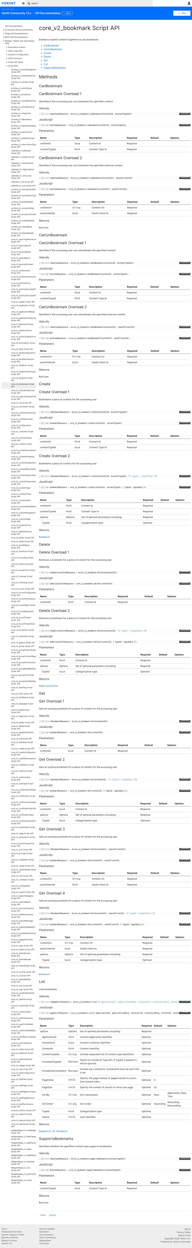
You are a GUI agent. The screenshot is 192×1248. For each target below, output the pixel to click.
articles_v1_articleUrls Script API (20, 95)
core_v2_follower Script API (21, 577)
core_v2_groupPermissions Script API (23, 663)
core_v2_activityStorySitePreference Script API (23, 290)
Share (43, 1215)
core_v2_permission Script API (23, 838)
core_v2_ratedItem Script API (22, 861)
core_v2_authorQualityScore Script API (23, 338)
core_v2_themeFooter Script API (20, 954)
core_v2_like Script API (21, 739)
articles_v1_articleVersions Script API (22, 108)
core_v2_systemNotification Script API (23, 934)
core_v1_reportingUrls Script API (21, 246)
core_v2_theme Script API (22, 949)
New (184, 13)
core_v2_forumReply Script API (23, 606)
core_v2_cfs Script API (21, 403)
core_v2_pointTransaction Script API (22, 844)
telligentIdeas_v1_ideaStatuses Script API (23, 1156)
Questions (44, 1231)
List (46, 64)
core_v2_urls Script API (21, 986)
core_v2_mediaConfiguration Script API (23, 753)
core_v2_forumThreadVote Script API (23, 625)
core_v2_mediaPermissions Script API (23, 759)
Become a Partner (10, 1237)
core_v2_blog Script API (22, 349)
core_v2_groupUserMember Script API (23, 682)
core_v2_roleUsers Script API (22, 881)
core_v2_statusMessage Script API (22, 922)
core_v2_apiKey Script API (22, 302)
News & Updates (47, 1229)
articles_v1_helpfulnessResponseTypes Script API (23, 127)
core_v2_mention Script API (21, 772)
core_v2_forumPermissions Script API (23, 600)
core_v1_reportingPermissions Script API (23, 240)
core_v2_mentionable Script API (20, 778)
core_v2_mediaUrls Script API (22, 766)
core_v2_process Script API (22, 854)
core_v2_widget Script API (23, 1065)
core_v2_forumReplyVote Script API (22, 612)
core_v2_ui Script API (20, 975)
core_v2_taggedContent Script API (22, 940)
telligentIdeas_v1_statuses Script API (22, 1162)
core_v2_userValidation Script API (21, 1044)
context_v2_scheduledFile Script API (22, 221)
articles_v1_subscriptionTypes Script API (23, 145)
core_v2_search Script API (23, 892)
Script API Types (15, 62)
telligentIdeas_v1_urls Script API (20, 1169)
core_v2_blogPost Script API (22, 366)
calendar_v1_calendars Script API (21, 152)
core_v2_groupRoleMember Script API (23, 670)
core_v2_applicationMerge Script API (23, 313)
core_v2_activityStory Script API (21, 284)
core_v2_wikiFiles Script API (22, 1080)
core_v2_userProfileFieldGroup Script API (23, 1031)
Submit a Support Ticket (13, 1234)
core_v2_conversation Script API (21, 501)
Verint (4, 1229)
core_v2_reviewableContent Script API (23, 870)
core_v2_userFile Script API (21, 1000)
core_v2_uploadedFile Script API (20, 980)
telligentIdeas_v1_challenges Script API (23, 1131)
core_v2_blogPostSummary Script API (23, 373)
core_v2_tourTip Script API (23, 972)
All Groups (44, 1243)
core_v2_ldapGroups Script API (20, 711)
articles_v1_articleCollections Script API (23, 77)
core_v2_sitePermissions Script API (22, 915)
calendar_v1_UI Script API (22, 182)
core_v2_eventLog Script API (22, 565)
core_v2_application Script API (23, 306)
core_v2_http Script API (21, 694)
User (189, 3)
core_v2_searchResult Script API (21, 903)
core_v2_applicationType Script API (22, 325)
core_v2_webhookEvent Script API (21, 1060)
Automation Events (16, 47)
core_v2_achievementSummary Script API (23, 278)
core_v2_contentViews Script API (21, 495)
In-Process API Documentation (19, 29)
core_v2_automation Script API (23, 344)
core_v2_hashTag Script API (21, 688)
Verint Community (8, 9)
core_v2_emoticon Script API (22, 552)
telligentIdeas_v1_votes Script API (21, 1181)
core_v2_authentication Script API (21, 331)
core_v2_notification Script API (23, 797)
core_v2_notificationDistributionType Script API (23, 809)
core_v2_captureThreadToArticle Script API (23, 397)
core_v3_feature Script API (23, 1120)
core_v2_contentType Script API (20, 489)
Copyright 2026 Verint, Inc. (177, 1238)
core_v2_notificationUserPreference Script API (23, 822)
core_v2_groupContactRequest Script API (23, 657)
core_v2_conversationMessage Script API (23, 507)
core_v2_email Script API (22, 541)
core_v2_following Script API (22, 583)
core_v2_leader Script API (22, 722)
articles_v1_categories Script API (21, 114)
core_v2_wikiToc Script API (23, 1110)
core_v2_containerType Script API (21, 439)
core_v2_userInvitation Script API (21, 1013)
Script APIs (13, 65)
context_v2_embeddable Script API (22, 203)
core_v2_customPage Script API (20, 520)
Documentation (46, 1234)
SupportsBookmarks (55, 67)
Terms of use (184, 1235)
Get (46, 60)
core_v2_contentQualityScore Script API (23, 464)
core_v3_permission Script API (23, 1125)
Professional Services (12, 1231)
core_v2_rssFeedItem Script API (20, 887)
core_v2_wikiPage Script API (22, 1086)
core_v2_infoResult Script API (22, 698)
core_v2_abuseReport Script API (21, 259)
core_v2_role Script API (21, 876)
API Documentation (13, 26)
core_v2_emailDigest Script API (20, 546)
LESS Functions (15, 58)
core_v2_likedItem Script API (22, 743)
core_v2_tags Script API (22, 946)
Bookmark (44, 537)
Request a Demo (9, 1240)
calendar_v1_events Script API (22, 158)
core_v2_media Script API (22, 748)
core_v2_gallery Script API (23, 642)
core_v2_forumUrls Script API (22, 631)
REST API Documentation (16, 37)
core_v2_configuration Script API (21, 426)
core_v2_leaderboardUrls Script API (22, 733)
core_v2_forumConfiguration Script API (23, 593)
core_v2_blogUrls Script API (22, 379)
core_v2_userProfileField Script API (22, 1025)
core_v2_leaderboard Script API (20, 727)
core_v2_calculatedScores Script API (22, 391)
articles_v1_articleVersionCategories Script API (23, 102)
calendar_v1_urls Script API (23, 186)
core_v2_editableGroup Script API (21, 532)
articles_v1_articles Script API (22, 83)
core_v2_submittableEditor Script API (23, 928)
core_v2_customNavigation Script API (23, 514)
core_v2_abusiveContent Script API (22, 265)
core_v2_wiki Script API (21, 1069)
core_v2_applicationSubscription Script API (23, 319)
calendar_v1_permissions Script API (22, 164)
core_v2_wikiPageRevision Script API (22, 1099)
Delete (47, 56)
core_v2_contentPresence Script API (22, 457)
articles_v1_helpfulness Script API (21, 120)
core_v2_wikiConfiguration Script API (23, 1074)
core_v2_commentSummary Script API (23, 414)
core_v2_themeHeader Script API (21, 960)
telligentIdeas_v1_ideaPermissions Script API (23, 1144)
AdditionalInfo (48, 686)
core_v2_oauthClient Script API (23, 828)
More (68, 13)
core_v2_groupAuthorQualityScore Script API (23, 651)
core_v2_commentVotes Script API (22, 420)
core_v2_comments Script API (22, 407)
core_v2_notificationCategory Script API (23, 803)
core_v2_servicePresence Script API (22, 909)
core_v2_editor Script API (22, 538)
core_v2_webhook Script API (22, 1054)
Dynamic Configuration (18, 54)
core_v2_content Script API (21, 445)
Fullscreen (184, 113)
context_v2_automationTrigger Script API (23, 196)
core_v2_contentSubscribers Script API (23, 476)
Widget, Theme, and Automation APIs (19, 42)
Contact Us (7, 1243)
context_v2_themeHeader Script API (22, 234)
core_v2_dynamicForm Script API (21, 526)
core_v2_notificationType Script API (22, 816)
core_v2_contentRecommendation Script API (23, 470)
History (52, 1215)
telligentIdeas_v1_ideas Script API (21, 1150)
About (187, 1229)
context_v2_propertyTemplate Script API (23, 215)
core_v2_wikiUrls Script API (21, 1115)
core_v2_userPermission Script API (22, 1019)
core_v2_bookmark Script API (22, 385)
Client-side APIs (15, 51)
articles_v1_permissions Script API (21, 133)
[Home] (11, 3)
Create (47, 53)
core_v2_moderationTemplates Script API (23, 791)
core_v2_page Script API (22, 833)
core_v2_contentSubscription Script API (23, 482)
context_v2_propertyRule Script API (22, 209)
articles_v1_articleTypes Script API (21, 89)
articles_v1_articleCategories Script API (23, 70)
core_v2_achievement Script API (20, 271)
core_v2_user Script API (22, 989)
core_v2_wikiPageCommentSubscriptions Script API (23, 1093)
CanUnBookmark (53, 49)
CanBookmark (51, 45)
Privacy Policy (183, 1232)
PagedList (45, 1131)
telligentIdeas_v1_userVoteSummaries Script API (23, 1175)
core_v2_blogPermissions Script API (22, 360)
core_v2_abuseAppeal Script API (21, 253)
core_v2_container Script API (22, 432)
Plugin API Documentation (16, 33)
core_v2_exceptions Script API (23, 571)
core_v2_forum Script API (22, 589)
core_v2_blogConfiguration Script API (23, 354)
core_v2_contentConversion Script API (23, 451)
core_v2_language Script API (22, 705)
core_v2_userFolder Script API (22, 1006)
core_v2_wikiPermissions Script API (22, 1105)
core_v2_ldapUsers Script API (22, 717)
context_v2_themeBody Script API (21, 228)
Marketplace (45, 1240)
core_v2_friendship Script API (22, 637)
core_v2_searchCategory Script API (22, 897)
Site (23, 3)
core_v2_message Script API (22, 784)
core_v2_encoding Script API (22, 559)
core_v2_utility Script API (22, 1049)
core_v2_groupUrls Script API (22, 676)
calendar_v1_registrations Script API (22, 170)
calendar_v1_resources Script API (21, 177)
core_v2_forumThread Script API (21, 618)
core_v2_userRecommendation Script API (23, 1038)
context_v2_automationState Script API (23, 190)
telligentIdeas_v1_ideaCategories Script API (23, 1137)
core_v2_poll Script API (21, 850)
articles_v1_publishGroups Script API (22, 139)
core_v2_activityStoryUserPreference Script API (23, 296)
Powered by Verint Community (175, 1241)
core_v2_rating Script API (22, 866)
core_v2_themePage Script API (23, 967)
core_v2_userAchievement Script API (22, 994)
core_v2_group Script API (22, 646)
